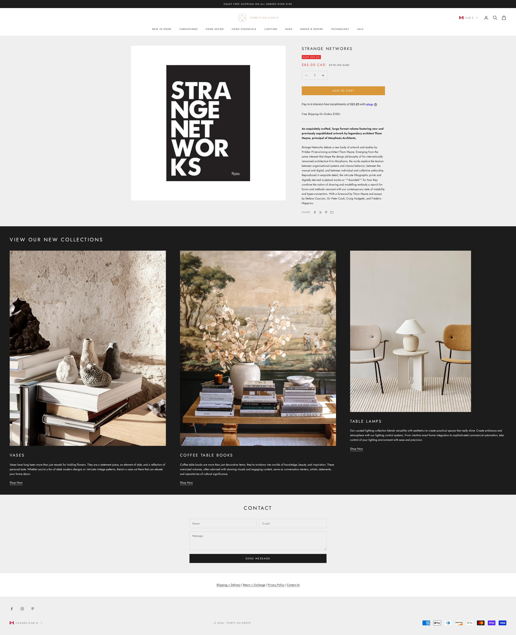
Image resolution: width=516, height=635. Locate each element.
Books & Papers (312, 29)
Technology (340, 29)
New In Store (162, 29)
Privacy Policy (276, 585)
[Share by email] (331, 212)
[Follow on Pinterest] (33, 609)
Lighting (270, 29)
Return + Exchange (254, 585)
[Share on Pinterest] (326, 212)
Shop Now (16, 483)
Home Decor (215, 29)
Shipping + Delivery (228, 585)
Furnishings (189, 29)
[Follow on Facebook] (12, 609)
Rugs (288, 29)
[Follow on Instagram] (22, 609)
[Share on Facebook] (314, 212)
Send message (258, 558)
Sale (360, 29)
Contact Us (293, 585)
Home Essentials (244, 29)
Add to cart (343, 91)
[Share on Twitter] (320, 212)
